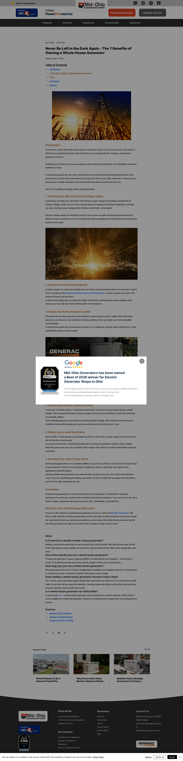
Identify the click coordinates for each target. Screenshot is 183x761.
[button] (141, 361)
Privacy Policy (98, 757)
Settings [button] (148, 757)
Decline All (160, 757)
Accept (172, 757)
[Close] (180, 757)
